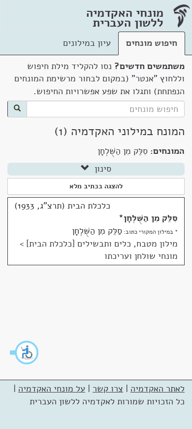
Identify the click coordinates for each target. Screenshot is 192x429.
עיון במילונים (87, 43)
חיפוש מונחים (151, 43)
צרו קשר (108, 388)
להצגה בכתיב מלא (96, 186)
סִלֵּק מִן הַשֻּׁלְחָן (151, 218)
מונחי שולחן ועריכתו (141, 256)
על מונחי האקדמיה (51, 388)
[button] (24, 352)
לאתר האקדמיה (157, 388)
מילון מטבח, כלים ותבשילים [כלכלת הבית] (102, 244)
